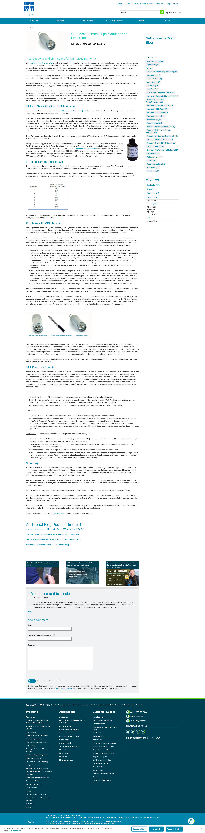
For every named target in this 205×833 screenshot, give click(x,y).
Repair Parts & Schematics (102, 760)
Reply (30, 612)
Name (30, 625)
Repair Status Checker (100, 763)
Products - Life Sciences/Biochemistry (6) (162, 136)
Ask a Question (98, 717)
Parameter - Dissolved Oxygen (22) (160, 105)
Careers (127, 4)
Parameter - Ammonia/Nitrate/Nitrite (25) (162, 96)
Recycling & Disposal (100, 757)
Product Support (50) (154, 123)
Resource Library (98, 770)
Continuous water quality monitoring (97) (162, 72)
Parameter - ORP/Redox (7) (157, 109)
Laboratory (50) (152, 86)
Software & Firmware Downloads (104, 773)
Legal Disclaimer (92, 817)
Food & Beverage (65, 726)
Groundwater (63, 733)
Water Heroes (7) (153, 171)
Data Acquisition (31, 746)
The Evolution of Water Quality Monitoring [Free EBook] (47, 545)
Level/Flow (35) (152, 89)
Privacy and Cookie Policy (64, 689)
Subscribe (150, 4)
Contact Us (119, 4)
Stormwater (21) (153, 153)
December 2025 (153, 197)
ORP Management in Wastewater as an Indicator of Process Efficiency (53, 539)
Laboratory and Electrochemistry (37, 762)
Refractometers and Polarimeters (37, 778)
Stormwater (63, 750)
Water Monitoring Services (102, 780)
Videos (95, 777)
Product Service (98, 740)
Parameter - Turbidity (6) (156, 116)
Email (41, 635)
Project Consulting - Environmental (104, 743)
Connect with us (136, 716)
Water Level (30, 804)
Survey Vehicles (31, 788)
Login (169, 4)
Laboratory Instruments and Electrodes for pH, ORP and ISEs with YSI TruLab (56, 529)
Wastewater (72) (153, 167)
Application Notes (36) (155, 61)
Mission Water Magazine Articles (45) (161, 93)
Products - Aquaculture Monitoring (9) (161, 127)
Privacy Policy (103, 817)
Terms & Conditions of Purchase (75, 817)
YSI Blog (143, 4)
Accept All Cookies (174, 829)
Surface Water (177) (154, 157)
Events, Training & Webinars (102, 720)
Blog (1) (149, 68)
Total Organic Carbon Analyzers (36, 794)
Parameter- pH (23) (154, 120)
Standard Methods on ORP (86, 149)
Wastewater (63, 757)
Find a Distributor (99, 724)
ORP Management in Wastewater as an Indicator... (72, 705)
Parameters (87, 21)
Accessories (30, 717)
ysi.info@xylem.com (138, 721)
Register (176, 4)
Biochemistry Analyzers (34, 739)
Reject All (156, 829)
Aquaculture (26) (153, 65)
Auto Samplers (31, 732)
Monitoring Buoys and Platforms (37, 768)
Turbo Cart (159, 4)
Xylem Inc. (135, 4)
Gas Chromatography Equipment (37, 755)
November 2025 (153, 193)
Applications (61, 21)
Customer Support (114, 21)
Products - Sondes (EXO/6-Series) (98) (161, 143)
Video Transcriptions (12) (156, 164)
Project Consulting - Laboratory (103, 746)
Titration (29, 791)
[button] (191, 821)
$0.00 (175, 12)
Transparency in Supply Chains (119, 817)
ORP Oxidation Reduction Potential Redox (105, 705)
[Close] (201, 828)
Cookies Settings (139, 829)
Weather (29, 807)
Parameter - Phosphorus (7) (157, 112)
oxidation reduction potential (41, 63)
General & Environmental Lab (69, 730)
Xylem (98, 823)
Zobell (122, 149)
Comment (31, 645)
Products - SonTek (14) (155, 146)
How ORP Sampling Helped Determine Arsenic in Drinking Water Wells (53, 534)
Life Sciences (64, 740)
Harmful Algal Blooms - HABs (69, 736)
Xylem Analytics (108, 823)
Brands (141, 21)
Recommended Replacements (103, 753)
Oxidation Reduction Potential (132, 705)
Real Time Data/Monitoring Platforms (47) (162, 150)
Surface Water (64, 753)
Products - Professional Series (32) (160, 139)
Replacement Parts (32, 781)
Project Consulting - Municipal (103, 750)
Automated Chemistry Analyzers (37, 735)
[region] (102, 829)
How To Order (97, 733)
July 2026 (150, 218)
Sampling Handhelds (33, 784)
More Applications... (66, 760)
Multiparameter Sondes (34, 765)
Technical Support (58, 513)
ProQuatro (83, 111)
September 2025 (153, 185)
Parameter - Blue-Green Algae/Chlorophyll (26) (155, 101)
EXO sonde (65, 111)
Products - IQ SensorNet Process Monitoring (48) (158, 131)
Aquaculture (63, 717)
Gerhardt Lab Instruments (34, 758)
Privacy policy (15, 830)
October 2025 (152, 189)
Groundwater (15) (153, 82)
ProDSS (73, 111)
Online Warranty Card (100, 736)
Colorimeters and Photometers (36, 742)
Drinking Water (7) (153, 75)
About (167, 21)
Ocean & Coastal (65, 743)
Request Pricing (98, 767)
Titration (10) (151, 160)
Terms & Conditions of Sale (55, 817)
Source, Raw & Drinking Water (69, 746)
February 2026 (152, 204)
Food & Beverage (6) (154, 79)
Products (34, 21)
